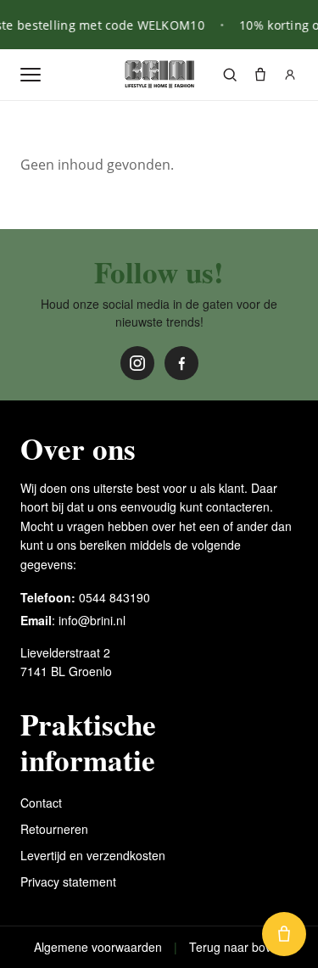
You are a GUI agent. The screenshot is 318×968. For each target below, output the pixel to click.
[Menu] (30, 74)
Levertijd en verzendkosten (92, 855)
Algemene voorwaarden (98, 946)
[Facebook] (181, 363)
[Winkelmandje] (260, 74)
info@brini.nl (92, 620)
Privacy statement (68, 881)
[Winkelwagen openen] (284, 934)
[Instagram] (137, 363)
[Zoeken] (229, 74)
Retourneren (54, 828)
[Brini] (159, 74)
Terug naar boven (237, 946)
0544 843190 (114, 597)
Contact (41, 802)
